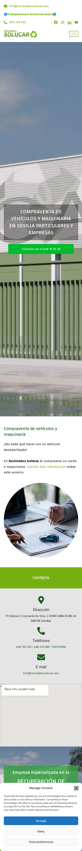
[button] (76, 788)
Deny (41, 831)
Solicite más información (46, 467)
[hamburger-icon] (73, 34)
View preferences (41, 842)
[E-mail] (41, 657)
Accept (41, 821)
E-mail (41, 667)
